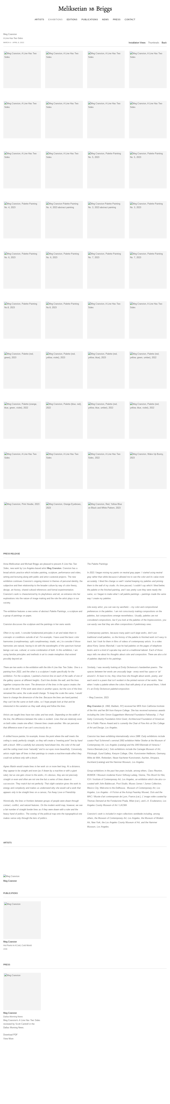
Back (164, 42)
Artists (39, 19)
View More (8, 1038)
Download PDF (10, 1034)
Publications (90, 19)
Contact (130, 19)
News (105, 19)
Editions (72, 19)
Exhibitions (55, 19)
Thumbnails (153, 42)
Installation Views (137, 42)
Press (117, 19)
